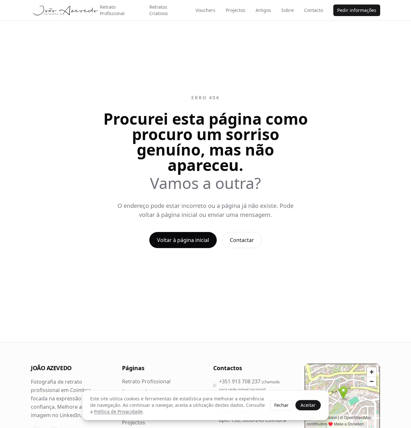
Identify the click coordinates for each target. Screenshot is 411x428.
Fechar (281, 405)
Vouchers (205, 10)
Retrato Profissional (112, 10)
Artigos (263, 10)
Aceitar (308, 405)
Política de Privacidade (118, 411)
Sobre (287, 10)
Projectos (235, 10)
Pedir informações (356, 10)
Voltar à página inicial (183, 240)
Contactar (242, 240)
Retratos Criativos (158, 10)
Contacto (313, 10)
